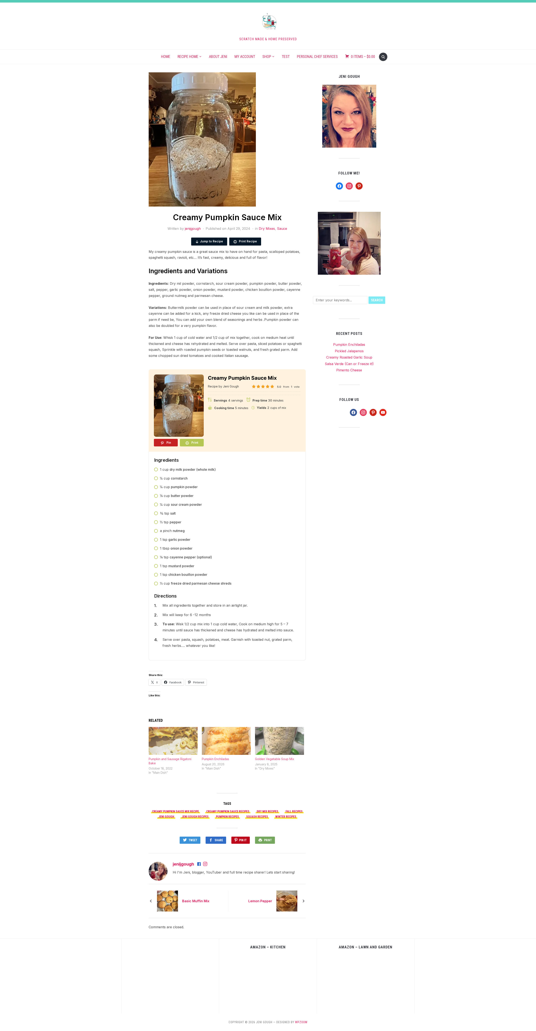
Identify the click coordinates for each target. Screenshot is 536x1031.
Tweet (193, 840)
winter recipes (285, 816)
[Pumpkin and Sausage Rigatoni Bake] (173, 741)
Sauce (282, 228)
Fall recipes (294, 811)
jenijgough (193, 228)
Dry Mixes (267, 228)
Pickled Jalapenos (349, 351)
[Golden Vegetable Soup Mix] (279, 741)
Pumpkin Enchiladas (215, 759)
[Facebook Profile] (199, 864)
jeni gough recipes (195, 816)
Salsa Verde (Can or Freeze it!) (349, 364)
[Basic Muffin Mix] (167, 901)
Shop (266, 56)
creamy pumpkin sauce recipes (227, 811)
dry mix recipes (267, 811)
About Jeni (218, 56)
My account (244, 56)
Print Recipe (247, 241)
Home (165, 56)
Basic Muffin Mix (195, 901)
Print (268, 840)
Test (286, 56)
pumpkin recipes (227, 816)
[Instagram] (205, 864)
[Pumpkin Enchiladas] (226, 741)
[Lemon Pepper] (286, 901)
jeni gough (166, 816)
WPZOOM (301, 1022)
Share (219, 840)
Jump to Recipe (211, 241)
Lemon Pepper (260, 901)
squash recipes (257, 816)
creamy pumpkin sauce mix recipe (175, 811)
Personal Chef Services (317, 56)
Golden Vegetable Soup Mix (274, 759)
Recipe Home (188, 56)
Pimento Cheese (349, 370)
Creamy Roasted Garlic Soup (349, 357)
